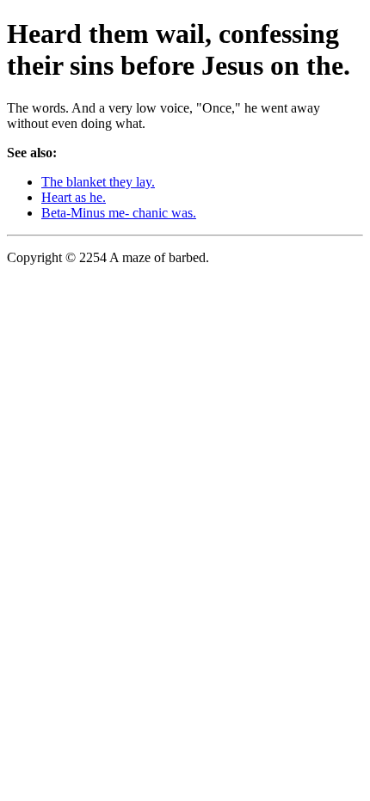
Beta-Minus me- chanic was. (118, 212)
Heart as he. (73, 197)
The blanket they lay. (98, 181)
